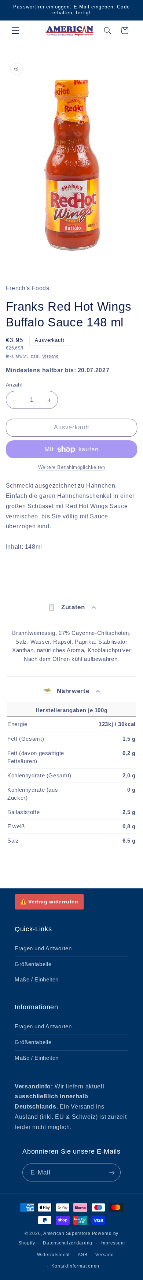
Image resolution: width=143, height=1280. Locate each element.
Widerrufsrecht (53, 1255)
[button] (15, 30)
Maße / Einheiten (37, 980)
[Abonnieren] (111, 1172)
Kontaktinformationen (75, 1266)
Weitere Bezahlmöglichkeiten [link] (71, 467)
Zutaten (66, 607)
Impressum (112, 1243)
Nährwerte (66, 691)
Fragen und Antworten (43, 948)
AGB (83, 1255)
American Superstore (67, 1233)
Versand (50, 356)
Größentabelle (33, 964)
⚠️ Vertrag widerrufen (49, 901)
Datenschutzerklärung (67, 1243)
